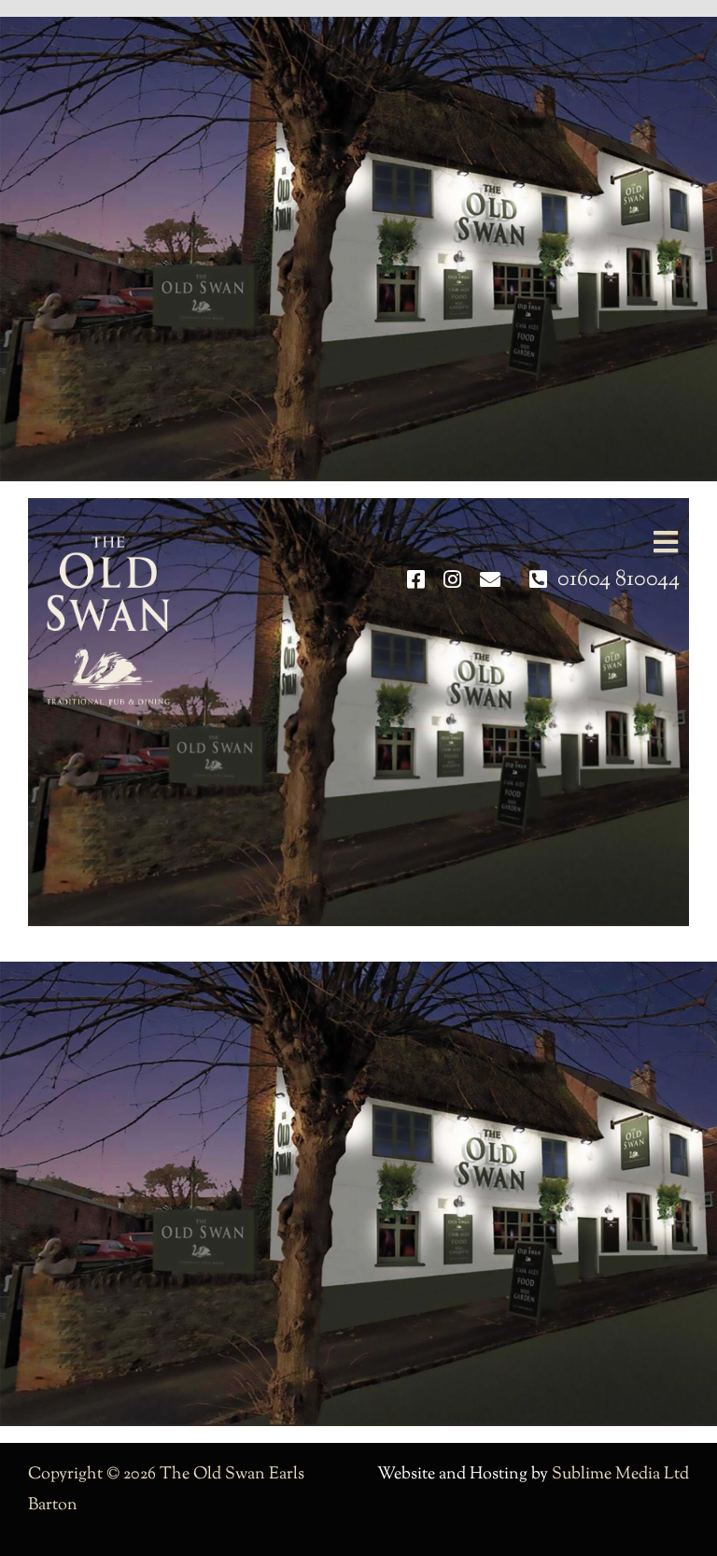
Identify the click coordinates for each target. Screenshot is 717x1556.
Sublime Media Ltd (620, 1475)
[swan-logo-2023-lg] (107, 544)
